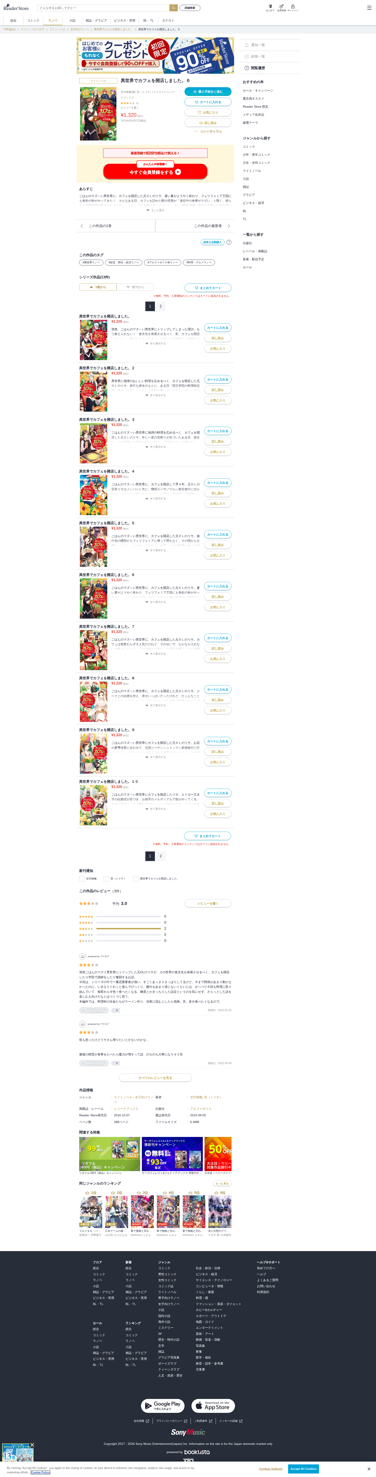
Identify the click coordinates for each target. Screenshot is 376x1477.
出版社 (247, 243)
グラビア (249, 195)
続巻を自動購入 (212, 242)
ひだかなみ (120, 1235)
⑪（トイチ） (118, 878)
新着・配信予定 (253, 259)
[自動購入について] (229, 242)
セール (247, 267)
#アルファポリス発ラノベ (163, 262)
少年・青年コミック (256, 154)
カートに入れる (210, 102)
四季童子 (96, 1235)
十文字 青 (213, 1235)
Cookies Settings (270, 1468)
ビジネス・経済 (253, 203)
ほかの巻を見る (211, 131)
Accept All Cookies (303, 1468)
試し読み (211, 123)
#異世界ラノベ (91, 262)
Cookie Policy (40, 1472)
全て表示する (158, 343)
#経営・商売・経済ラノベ (124, 262)
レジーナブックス (126, 1108)
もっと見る (157, 210)
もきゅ (147, 1235)
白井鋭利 (226, 1235)
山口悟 (109, 1235)
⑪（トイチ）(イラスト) (151, 91)
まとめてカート (210, 288)
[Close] (369, 1469)
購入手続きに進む (210, 91)
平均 (115, 904)
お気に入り (210, 112)
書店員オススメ (253, 98)
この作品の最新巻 (208, 226)
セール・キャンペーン (258, 90)
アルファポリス (201, 1108)
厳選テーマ (250, 122)
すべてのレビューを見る (155, 1078)
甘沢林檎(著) (128, 91)
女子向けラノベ (79, 29)
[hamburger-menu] (369, 8)
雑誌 (246, 187)
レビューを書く (130, 107)
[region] (188, 1469)
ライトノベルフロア (32, 29)
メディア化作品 (253, 114)
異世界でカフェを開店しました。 (113, 29)
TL (245, 219)
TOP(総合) (9, 29)
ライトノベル (57, 29)
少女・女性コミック (256, 162)
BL (245, 211)
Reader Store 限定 (255, 106)
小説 (246, 178)
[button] (231, 1421)
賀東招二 (84, 1235)
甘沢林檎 (91, 878)
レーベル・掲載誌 (255, 251)
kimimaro (136, 1235)
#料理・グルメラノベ (199, 262)
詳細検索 (190, 7)
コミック (249, 146)
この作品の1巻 (100, 226)
